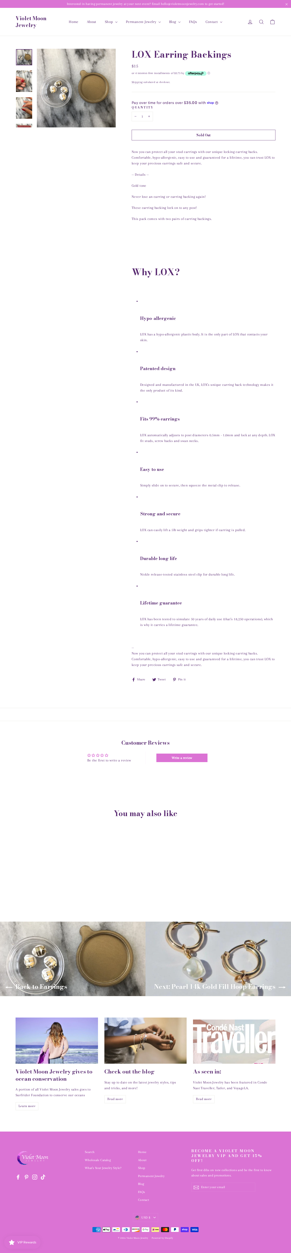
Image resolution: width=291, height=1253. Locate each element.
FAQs (193, 22)
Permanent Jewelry (141, 22)
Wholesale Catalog (98, 1160)
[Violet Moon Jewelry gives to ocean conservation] (57, 1041)
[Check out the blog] (145, 1041)
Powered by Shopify (162, 1238)
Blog (173, 22)
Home (73, 22)
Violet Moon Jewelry (31, 21)
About (91, 22)
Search (90, 1152)
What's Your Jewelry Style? (103, 1168)
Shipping (137, 82)
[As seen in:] (234, 1041)
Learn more (27, 1106)
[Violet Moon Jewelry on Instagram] (34, 1177)
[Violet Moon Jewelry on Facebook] (18, 1177)
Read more (115, 1099)
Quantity (143, 108)
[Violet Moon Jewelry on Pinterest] (26, 1177)
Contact (212, 22)
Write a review (182, 758)
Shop (109, 22)
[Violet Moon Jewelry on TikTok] (43, 1177)
